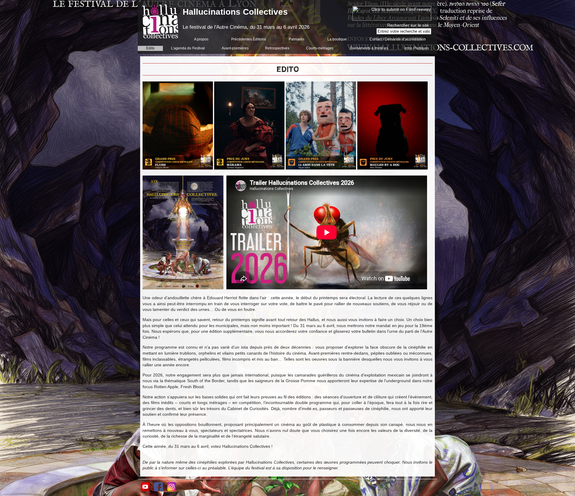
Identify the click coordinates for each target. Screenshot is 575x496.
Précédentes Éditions (248, 39)
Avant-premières (235, 48)
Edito (150, 48)
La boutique (337, 39)
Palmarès (296, 39)
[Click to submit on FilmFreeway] (391, 19)
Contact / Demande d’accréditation (398, 39)
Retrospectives (277, 48)
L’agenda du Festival (188, 48)
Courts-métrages (319, 48)
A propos (201, 39)
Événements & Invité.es (369, 48)
